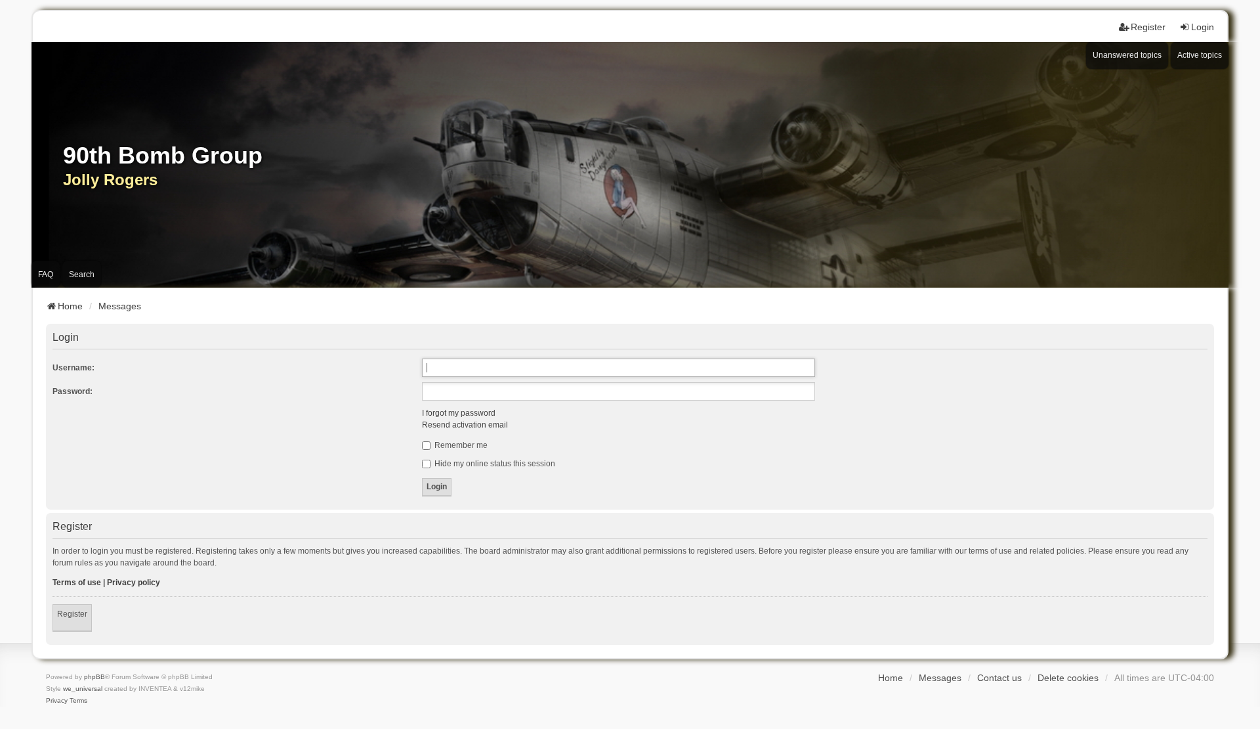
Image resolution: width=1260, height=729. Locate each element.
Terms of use (76, 582)
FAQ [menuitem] (45, 274)
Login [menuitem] (1202, 27)
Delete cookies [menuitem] (1068, 678)
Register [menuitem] (1148, 27)
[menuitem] (57, 701)
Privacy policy (133, 582)
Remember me (460, 445)
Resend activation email (465, 425)
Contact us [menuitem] (999, 678)
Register (72, 614)
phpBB (94, 676)
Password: (72, 391)
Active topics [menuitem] (1199, 55)
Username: (73, 367)
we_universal (82, 688)
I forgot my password (458, 413)
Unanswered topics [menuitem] (1127, 55)
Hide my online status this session (493, 463)
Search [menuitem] (81, 274)
